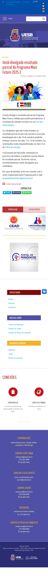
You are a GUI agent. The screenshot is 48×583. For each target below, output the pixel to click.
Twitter (8, 192)
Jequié (10, 354)
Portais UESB (12, 209)
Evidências (12, 307)
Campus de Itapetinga (16, 325)
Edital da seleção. (13, 147)
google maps (25, 462)
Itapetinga (11, 350)
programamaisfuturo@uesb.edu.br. (17, 178)
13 (39, 238)
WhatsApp (27, 192)
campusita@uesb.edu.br (24, 457)
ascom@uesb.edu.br (24, 480)
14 (42, 238)
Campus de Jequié (14, 329)
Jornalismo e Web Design (24, 445)
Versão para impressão (13, 184)
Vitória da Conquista (15, 358)
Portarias (11, 303)
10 (32, 238)
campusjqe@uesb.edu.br (24, 492)
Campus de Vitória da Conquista (19, 333)
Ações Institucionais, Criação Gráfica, (24, 443)
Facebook (17, 192)
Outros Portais (34, 209)
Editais (10, 299)
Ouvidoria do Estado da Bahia (24, 511)
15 (44, 238)
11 (34, 238)
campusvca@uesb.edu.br (24, 526)
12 (37, 238)
